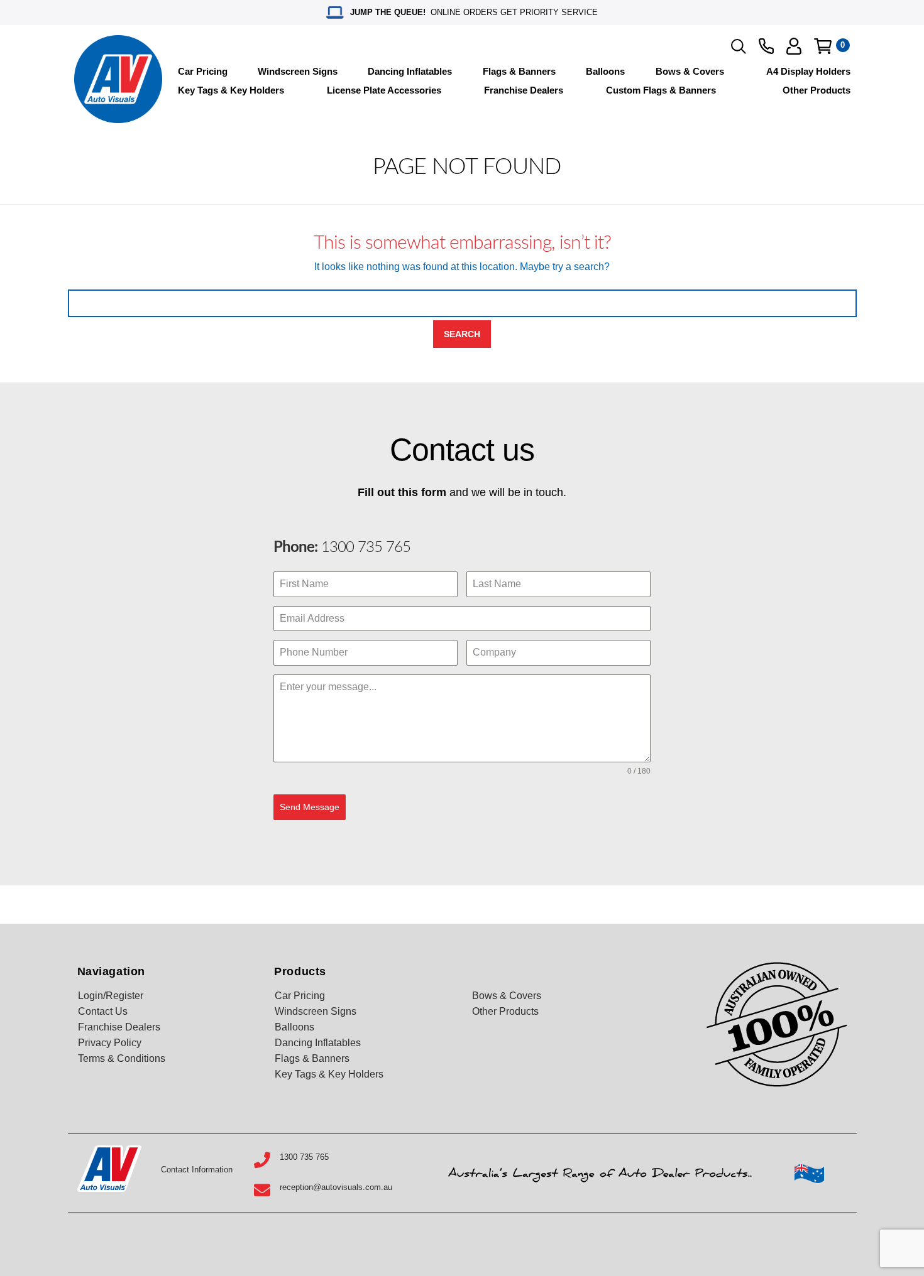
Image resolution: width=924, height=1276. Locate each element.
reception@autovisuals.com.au (336, 1187)
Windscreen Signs (298, 71)
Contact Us (103, 1011)
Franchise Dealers (523, 90)
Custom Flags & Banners (661, 90)
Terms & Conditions (121, 1058)
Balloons (605, 71)
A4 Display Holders (808, 71)
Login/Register (110, 995)
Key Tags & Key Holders (231, 90)
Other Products (816, 90)
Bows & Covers (690, 71)
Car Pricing (203, 71)
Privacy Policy (109, 1042)
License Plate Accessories (384, 90)
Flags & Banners (519, 71)
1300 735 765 (363, 547)
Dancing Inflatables (410, 71)
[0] (823, 46)
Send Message (309, 807)
